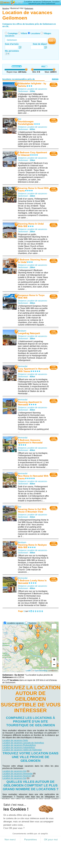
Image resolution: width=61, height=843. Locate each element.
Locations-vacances (15, 623)
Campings (13, 33)
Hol (19, 119)
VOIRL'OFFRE (53, 85)
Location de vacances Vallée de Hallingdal (22, 750)
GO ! (52, 40)
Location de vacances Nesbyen (16, 776)
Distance (15, 66)
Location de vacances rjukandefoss (18, 747)
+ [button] (54, 659)
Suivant (55, 79)
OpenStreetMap (40, 671)
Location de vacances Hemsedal (17, 773)
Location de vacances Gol (14, 778)
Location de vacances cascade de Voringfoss (23, 743)
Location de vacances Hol (14, 771)
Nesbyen (22, 331)
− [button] (54, 665)
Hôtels (24, 33)
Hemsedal (22, 366)
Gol (19, 507)
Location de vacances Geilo (15, 740)
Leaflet (28, 671)
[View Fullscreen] (54, 626)
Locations (35, 33)
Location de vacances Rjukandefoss (19, 745)
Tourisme (32, 623)
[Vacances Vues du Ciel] (16, 2)
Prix (43, 66)
